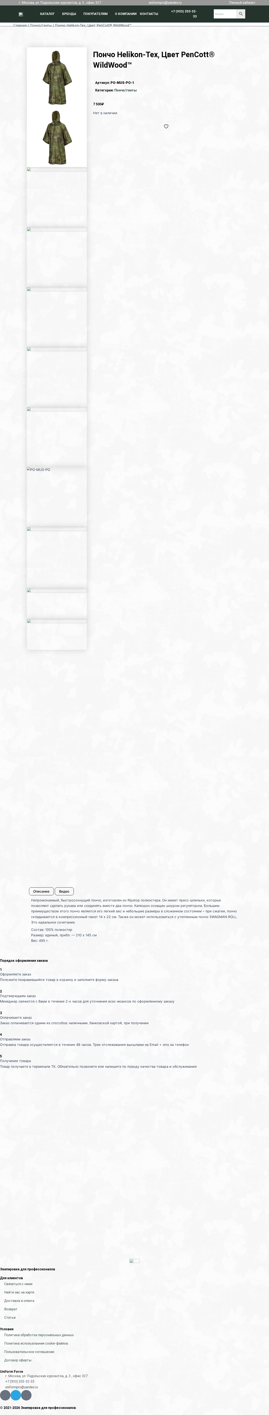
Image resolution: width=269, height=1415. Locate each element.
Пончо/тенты (41, 25)
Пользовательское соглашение (29, 1352)
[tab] (41, 891)
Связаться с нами (18, 1284)
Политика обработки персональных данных (39, 1335)
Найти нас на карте (19, 1292)
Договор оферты (18, 1360)
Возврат (10, 1309)
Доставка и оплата (19, 1301)
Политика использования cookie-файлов (36, 1343)
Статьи (10, 1318)
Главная (20, 25)
